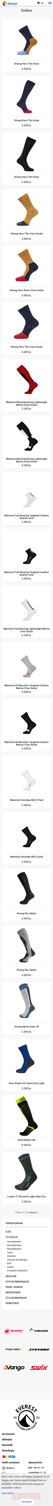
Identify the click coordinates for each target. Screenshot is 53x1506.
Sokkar (10, 1267)
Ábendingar (8, 1450)
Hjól (9, 1232)
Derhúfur (11, 1256)
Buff (9, 1263)
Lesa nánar (7, 1493)
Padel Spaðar (14, 1287)
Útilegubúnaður (16, 1298)
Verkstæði (12, 1303)
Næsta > (34, 1212)
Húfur (10, 1252)
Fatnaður (12, 1237)
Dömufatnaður (14, 1245)
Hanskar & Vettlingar (17, 1260)
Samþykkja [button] (26, 1501)
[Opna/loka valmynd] (50, 3)
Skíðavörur (13, 1292)
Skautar (11, 1276)
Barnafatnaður (14, 1249)
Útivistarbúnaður (17, 1281)
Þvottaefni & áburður (17, 1270)
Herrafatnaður (14, 1241)
